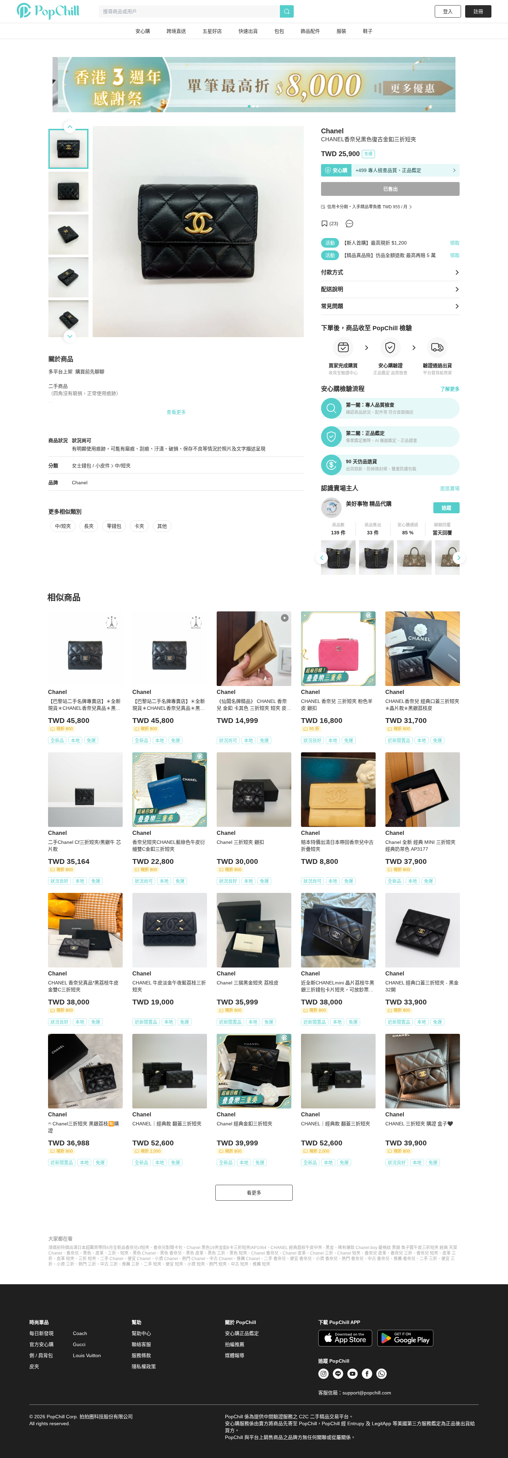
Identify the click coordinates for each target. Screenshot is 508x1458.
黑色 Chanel (144, 1253)
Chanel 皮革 (294, 1253)
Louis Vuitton (87, 1355)
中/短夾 (123, 465)
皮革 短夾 (65, 1258)
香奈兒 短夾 (427, 1253)
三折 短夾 (87, 1258)
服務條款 (141, 1355)
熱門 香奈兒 (353, 1258)
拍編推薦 (234, 1344)
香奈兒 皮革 (375, 1253)
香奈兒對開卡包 (167, 1247)
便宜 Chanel (139, 1258)
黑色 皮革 (195, 1253)
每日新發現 (41, 1333)
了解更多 (450, 389)
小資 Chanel (166, 1258)
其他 (162, 526)
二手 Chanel (111, 1258)
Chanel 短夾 (348, 1253)
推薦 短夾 (261, 1264)
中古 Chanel (221, 1258)
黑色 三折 (216, 1253)
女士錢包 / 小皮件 (91, 465)
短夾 (124, 1253)
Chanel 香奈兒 (265, 1253)
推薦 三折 (131, 1264)
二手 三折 (428, 1258)
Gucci (79, 1344)
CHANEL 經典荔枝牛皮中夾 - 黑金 (302, 1247)
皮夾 (34, 1366)
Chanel (79, 482)
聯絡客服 (141, 1344)
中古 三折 (109, 1264)
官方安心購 (41, 1344)
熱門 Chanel (193, 1258)
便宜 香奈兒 (301, 1258)
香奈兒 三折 (401, 1253)
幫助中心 (141, 1333)
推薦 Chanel (248, 1258)
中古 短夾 (239, 1264)
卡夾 (139, 526)
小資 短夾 (196, 1264)
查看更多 (176, 412)
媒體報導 (234, 1355)
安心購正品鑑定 (242, 1333)
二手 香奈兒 (275, 1258)
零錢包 (114, 526)
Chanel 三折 (321, 1253)
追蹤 (446, 508)
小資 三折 (65, 1264)
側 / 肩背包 (41, 1355)
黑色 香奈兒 (171, 1253)
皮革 (99, 1253)
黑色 (87, 1253)
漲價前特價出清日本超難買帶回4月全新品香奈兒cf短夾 (98, 1247)
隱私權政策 (144, 1366)
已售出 (390, 189)
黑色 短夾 (238, 1253)
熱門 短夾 (218, 1264)
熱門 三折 (87, 1264)
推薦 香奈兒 (404, 1258)
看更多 (254, 1192)
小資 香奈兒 (327, 1258)
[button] (338, 529)
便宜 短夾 (174, 1264)
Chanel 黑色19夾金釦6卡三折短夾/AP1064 (226, 1247)
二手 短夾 (152, 1264)
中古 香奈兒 (378, 1258)
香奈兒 (72, 1253)
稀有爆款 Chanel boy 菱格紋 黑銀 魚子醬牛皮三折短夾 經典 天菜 (397, 1247)
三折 (112, 1253)
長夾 (89, 526)
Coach (80, 1333)
